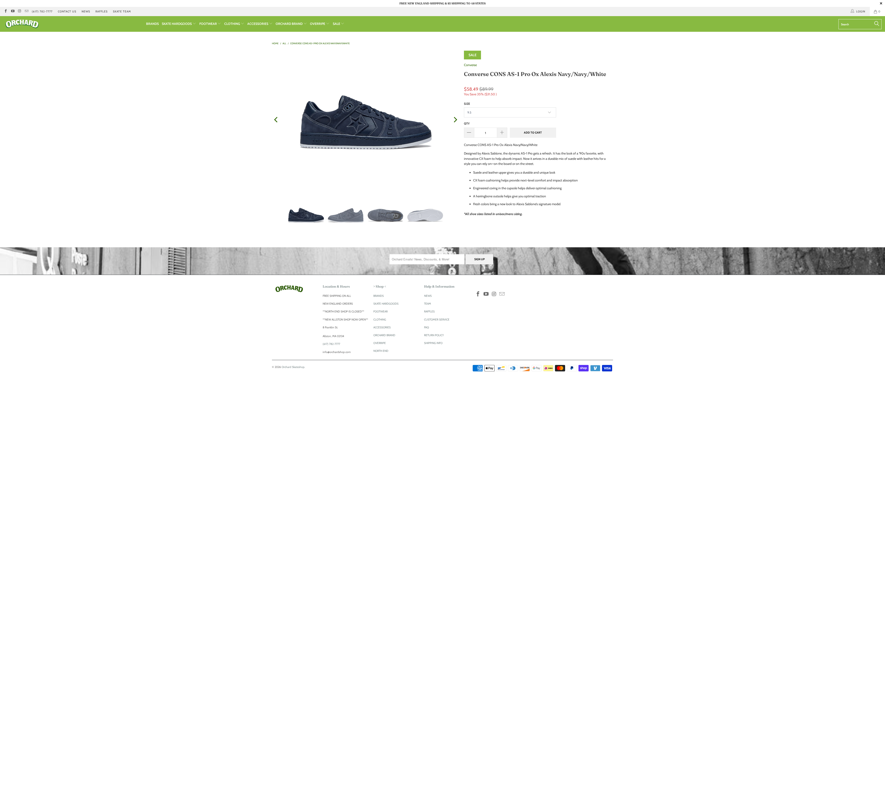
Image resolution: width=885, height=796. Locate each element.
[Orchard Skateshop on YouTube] (12, 11)
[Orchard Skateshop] (73, 24)
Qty (467, 123)
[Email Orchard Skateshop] (26, 11)
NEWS (86, 11)
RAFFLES (101, 11)
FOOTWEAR (208, 24)
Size (467, 103)
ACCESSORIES (258, 24)
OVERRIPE (318, 24)
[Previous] (276, 120)
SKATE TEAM (122, 11)
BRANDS (152, 24)
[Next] (455, 120)
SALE (337, 24)
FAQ (426, 327)
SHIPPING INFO (433, 343)
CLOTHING (232, 24)
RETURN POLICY (434, 335)
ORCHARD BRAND (289, 24)
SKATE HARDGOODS (177, 24)
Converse (470, 65)
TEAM (427, 303)
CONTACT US (67, 11)
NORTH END (380, 351)
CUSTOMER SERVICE (436, 319)
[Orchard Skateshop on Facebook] (5, 11)
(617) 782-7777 (42, 11)
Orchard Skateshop (293, 367)
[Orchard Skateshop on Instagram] (19, 11)
